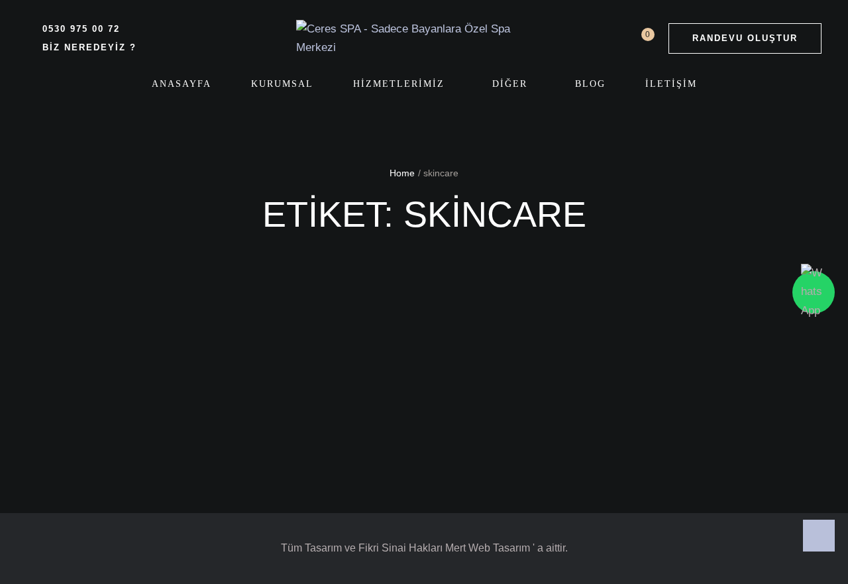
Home (402, 173)
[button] (745, 38)
